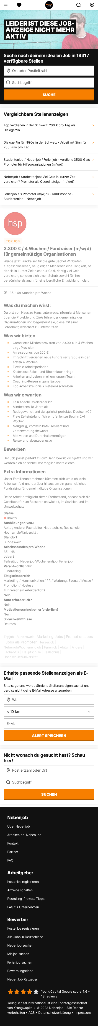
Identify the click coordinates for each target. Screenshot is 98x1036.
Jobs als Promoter (21, 642)
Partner (12, 852)
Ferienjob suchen (19, 962)
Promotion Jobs (79, 636)
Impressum (83, 1012)
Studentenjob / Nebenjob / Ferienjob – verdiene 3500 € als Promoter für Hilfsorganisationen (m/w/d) (47, 162)
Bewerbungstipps (20, 971)
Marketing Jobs (50, 636)
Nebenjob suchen (20, 945)
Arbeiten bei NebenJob (24, 835)
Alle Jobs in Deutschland (25, 937)
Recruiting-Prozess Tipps (25, 898)
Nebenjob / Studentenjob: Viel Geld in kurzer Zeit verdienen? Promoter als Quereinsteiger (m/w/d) (39, 179)
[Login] (92, 5)
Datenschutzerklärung (54, 1012)
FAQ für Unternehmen (23, 907)
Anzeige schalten (19, 890)
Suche (49, 94)
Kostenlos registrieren (23, 882)
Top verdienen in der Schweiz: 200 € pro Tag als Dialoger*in (39, 127)
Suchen (49, 794)
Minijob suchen (18, 954)
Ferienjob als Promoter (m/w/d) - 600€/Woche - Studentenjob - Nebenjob (38, 196)
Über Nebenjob (18, 826)
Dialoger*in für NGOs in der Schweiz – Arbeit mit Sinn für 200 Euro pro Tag (45, 144)
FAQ (10, 860)
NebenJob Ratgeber (22, 979)
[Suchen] (80, 5)
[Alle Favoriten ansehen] (19, 5)
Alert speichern (49, 735)
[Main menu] (5, 5)
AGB (31, 1012)
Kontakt (12, 843)
